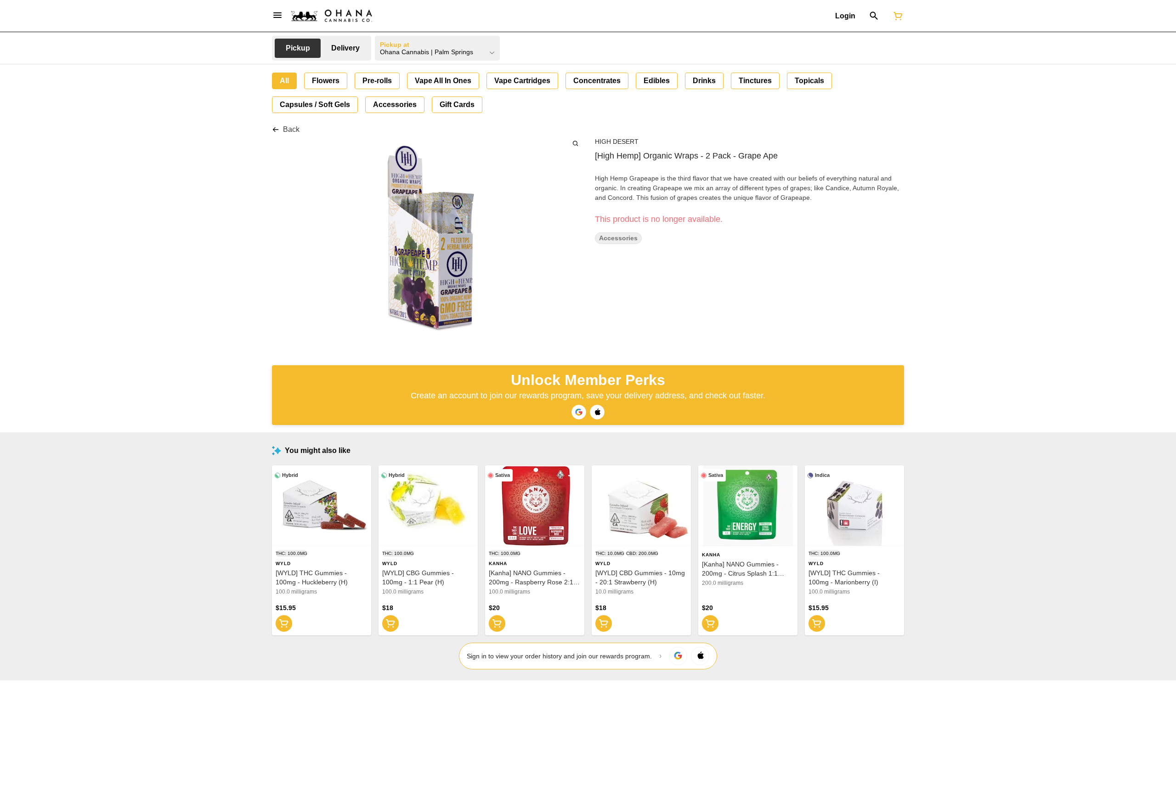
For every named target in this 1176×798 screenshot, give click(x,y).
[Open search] (874, 16)
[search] (575, 143)
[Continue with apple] (597, 412)
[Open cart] (896, 16)
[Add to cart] (284, 623)
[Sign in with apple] (700, 656)
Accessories (618, 238)
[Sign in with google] (678, 656)
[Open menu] (277, 15)
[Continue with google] (578, 412)
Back (291, 129)
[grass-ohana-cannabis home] (331, 15)
